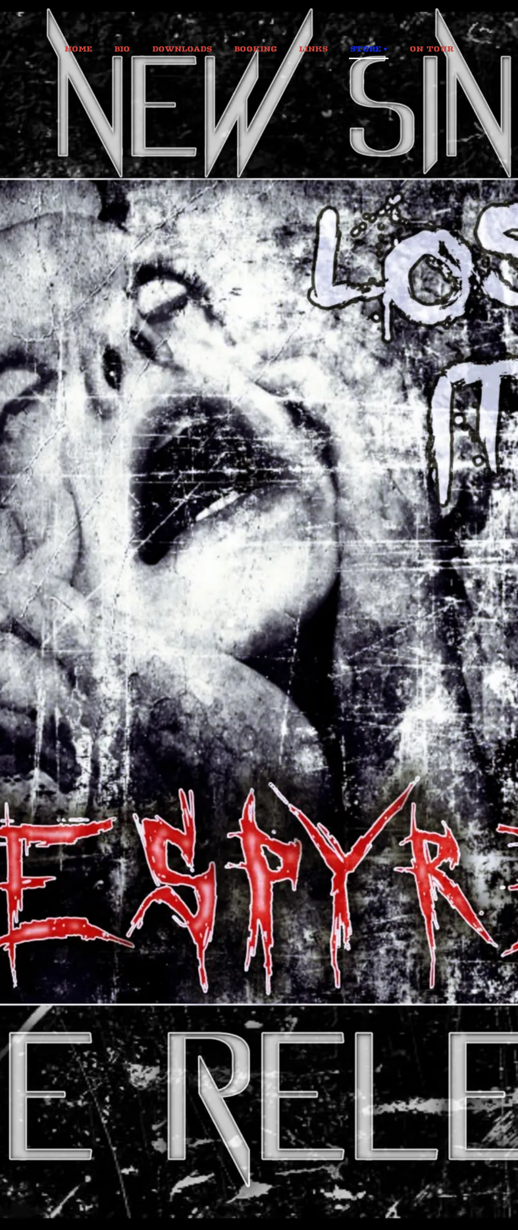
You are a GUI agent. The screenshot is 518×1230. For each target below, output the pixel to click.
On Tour (431, 49)
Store (365, 49)
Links (313, 49)
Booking (255, 49)
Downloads (182, 49)
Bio (122, 49)
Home (78, 49)
